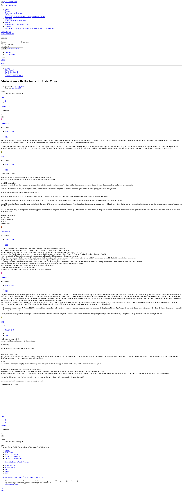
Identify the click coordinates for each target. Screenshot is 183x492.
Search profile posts (48, 28)
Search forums (17, 13)
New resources (18, 17)
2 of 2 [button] (10, 106)
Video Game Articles (21, 24)
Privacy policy (10, 467)
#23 (6, 245)
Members (8, 26)
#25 (6, 335)
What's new (9, 15)
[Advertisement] (64, 400)
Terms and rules (10, 465)
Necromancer (19, 86)
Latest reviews (10, 20)
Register (3, 63)
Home (7, 9)
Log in (3, 60)
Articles (7, 22)
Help (6, 469)
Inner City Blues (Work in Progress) (17, 462)
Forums (7, 11)
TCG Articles (9, 24)
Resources (8, 19)
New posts (8, 13)
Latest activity (40, 17)
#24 (6, 291)
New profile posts (29, 17)
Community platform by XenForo (22, 477)
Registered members (12, 28)
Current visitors (24, 28)
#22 (6, 170)
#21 (6, 137)
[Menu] (2, 4)
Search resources (20, 20)
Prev (2, 97)
